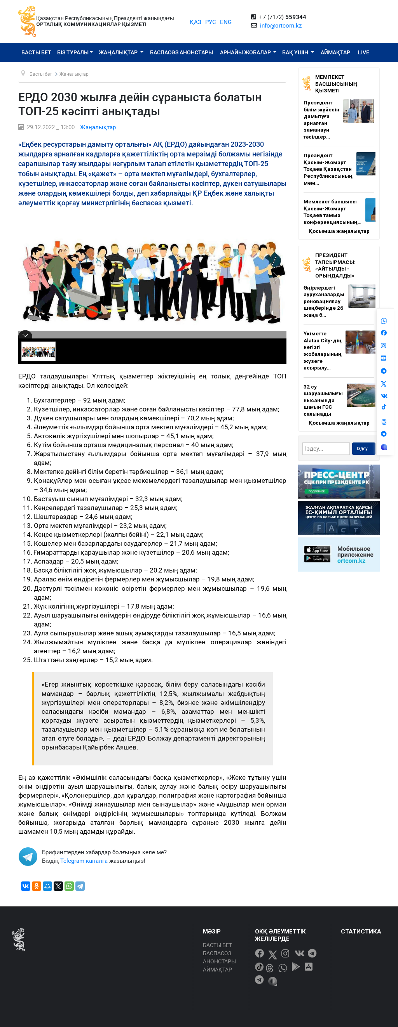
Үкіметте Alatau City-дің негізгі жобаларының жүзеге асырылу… (323, 350)
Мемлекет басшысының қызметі (336, 84)
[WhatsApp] (69, 886)
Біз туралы (73, 52)
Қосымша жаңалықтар (339, 231)
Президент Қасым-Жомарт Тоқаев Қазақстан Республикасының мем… (328, 169)
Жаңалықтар (119, 52)
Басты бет (36, 52)
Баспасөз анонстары (181, 52)
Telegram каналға (84, 860)
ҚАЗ (195, 22)
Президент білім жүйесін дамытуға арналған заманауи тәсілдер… (321, 119)
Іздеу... (364, 448)
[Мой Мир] (47, 886)
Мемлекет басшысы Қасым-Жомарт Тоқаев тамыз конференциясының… (332, 211)
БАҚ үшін (295, 52)
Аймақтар (335, 52)
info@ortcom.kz (281, 25)
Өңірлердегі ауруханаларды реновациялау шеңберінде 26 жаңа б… (324, 301)
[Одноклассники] (36, 886)
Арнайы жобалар (246, 52)
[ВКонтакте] (25, 886)
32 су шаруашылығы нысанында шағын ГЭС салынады (323, 400)
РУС (210, 22)
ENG (226, 22)
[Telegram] (80, 886)
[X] (58, 886)
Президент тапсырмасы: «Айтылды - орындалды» (335, 265)
